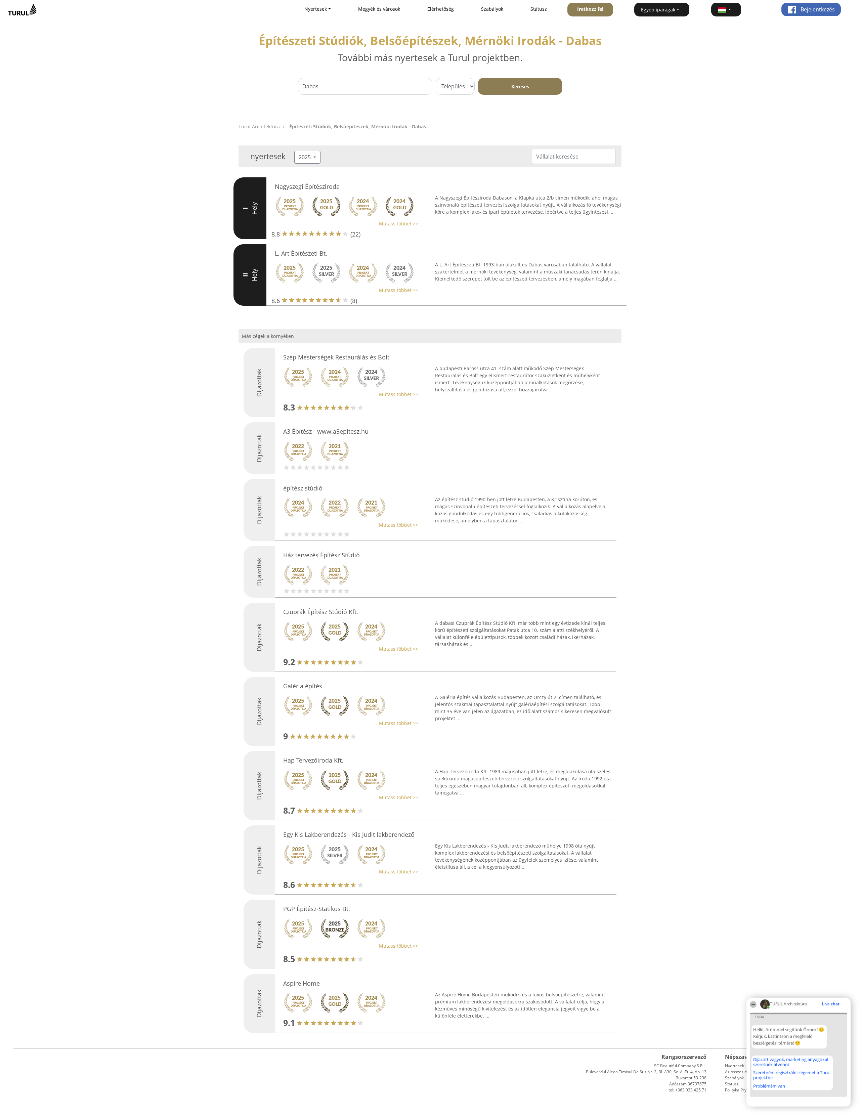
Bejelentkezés (817, 9)
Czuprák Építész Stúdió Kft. (320, 612)
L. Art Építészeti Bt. (301, 253)
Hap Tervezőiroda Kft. (313, 760)
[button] (726, 9)
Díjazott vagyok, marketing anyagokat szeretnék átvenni (791, 1062)
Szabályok (492, 9)
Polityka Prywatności (744, 1090)
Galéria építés (302, 686)
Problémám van (769, 1086)
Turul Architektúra (259, 126)
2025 (305, 157)
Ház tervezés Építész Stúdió (321, 555)
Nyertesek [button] (315, 9)
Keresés (520, 86)
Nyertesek (734, 1066)
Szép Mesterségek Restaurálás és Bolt (336, 357)
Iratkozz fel (590, 9)
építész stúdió (302, 488)
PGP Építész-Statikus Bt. (316, 909)
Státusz (538, 9)
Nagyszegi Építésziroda (307, 186)
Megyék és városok (379, 9)
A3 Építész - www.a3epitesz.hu (326, 431)
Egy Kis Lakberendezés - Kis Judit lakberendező (349, 834)
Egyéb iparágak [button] (658, 9)
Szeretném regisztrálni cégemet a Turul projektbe (791, 1075)
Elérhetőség (440, 9)
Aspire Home (301, 983)
